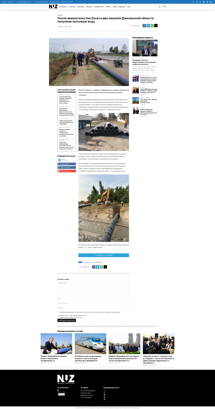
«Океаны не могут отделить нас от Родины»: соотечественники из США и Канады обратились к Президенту (158, 359)
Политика (142, 87)
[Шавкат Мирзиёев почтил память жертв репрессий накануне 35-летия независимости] (124, 343)
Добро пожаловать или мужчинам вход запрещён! (66, 122)
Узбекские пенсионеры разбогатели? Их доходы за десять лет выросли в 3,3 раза (66, 145)
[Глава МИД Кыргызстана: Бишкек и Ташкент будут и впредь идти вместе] (135, 90)
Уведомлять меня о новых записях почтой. (70, 317)
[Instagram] (197, 2)
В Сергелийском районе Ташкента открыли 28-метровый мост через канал (65, 100)
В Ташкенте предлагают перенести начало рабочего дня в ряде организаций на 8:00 (66, 112)
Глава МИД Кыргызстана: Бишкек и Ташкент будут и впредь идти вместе (148, 90)
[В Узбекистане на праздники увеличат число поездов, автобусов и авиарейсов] (90, 343)
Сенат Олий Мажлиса (97, 262)
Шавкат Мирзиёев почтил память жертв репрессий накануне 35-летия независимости (124, 358)
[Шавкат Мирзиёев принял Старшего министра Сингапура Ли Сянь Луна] (135, 110)
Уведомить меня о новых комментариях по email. (72, 315)
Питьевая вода (86, 262)
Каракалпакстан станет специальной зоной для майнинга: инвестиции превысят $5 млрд (148, 80)
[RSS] (200, 2)
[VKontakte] (207, 2)
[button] (159, 7)
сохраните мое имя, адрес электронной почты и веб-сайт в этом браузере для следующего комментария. (90, 312)
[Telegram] (204, 2)
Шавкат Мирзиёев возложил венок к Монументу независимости (54, 358)
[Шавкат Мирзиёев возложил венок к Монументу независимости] (56, 343)
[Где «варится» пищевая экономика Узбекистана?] (135, 100)
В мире (61, 118)
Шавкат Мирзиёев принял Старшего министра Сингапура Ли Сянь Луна (148, 112)
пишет (85, 247)
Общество (60, 15)
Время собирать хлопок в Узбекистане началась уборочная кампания (66, 132)
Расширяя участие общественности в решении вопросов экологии (144, 62)
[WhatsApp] (152, 25)
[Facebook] (193, 2)
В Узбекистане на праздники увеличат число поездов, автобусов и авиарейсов (88, 358)
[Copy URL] (156, 25)
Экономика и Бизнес (64, 139)
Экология (134, 58)
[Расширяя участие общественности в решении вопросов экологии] (145, 48)
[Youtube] (210, 2)
